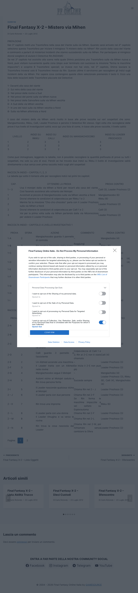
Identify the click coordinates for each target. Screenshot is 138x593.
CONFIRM (50, 332)
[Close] (115, 251)
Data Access (69, 342)
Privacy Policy (84, 342)
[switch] (102, 293)
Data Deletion (54, 342)
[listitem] (69, 287)
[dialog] (69, 296)
